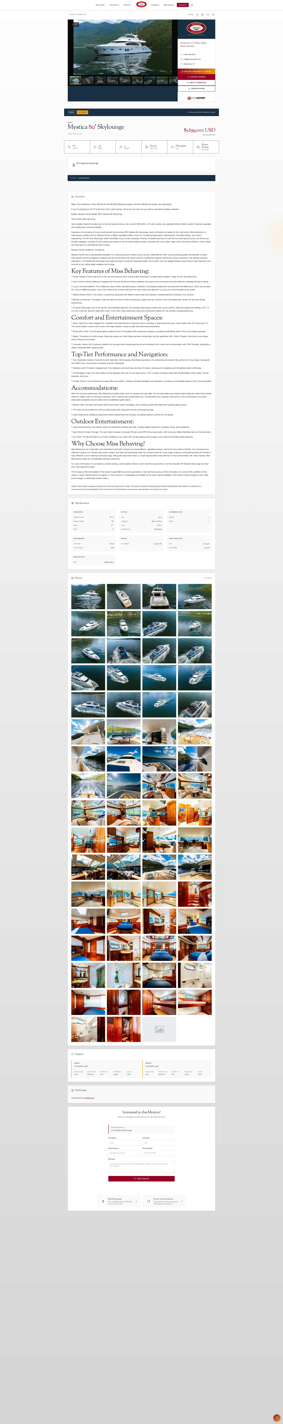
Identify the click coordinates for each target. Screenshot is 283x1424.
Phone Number (147, 1148)
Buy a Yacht (100, 5)
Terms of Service (163, 1186)
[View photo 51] (159, 921)
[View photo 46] (124, 894)
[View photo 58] (124, 975)
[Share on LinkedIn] (202, 14)
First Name (112, 1138)
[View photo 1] (88, 596)
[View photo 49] (88, 921)
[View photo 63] (159, 1002)
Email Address (113, 1148)
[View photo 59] (159, 975)
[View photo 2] (124, 596)
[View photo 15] (159, 677)
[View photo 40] (195, 840)
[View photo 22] (124, 731)
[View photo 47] (159, 894)
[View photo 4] (195, 596)
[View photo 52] (195, 921)
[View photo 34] (124, 813)
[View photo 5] (88, 623)
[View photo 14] (124, 677)
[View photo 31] (159, 786)
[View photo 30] (124, 786)
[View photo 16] (195, 677)
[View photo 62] (124, 1002)
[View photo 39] (159, 840)
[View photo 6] (124, 623)
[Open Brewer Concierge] (276, 1418)
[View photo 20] (195, 704)
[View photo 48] (195, 894)
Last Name (146, 1138)
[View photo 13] (88, 677)
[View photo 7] (159, 623)
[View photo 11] (159, 650)
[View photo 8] (195, 623)
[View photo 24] (195, 731)
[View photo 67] (159, 1029)
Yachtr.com (89, 1098)
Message (111, 1159)
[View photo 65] (88, 1029)
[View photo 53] (88, 948)
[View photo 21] (88, 731)
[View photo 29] (88, 786)
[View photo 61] (88, 1002)
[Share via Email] (213, 14)
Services (127, 5)
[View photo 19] (159, 704)
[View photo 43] (159, 867)
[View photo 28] (195, 759)
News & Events (169, 5)
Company (154, 5)
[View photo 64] (195, 1002)
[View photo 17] (88, 704)
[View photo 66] (124, 1029)
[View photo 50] (124, 921)
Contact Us (183, 5)
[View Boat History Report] (196, 98)
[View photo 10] (124, 650)
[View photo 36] (195, 813)
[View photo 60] (195, 975)
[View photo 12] (195, 650)
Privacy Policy (149, 1186)
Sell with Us (114, 5)
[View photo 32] (195, 786)
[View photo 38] (124, 840)
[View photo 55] (159, 948)
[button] (73, 47)
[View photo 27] (159, 759)
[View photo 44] (195, 867)
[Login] (192, 5)
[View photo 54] (124, 948)
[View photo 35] (159, 813)
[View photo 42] (124, 867)
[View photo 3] (159, 596)
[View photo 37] (88, 840)
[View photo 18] (124, 704)
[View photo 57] (88, 975)
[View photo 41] (88, 867)
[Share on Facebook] (197, 14)
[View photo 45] (88, 894)
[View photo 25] (88, 759)
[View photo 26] (124, 759)
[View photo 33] (88, 813)
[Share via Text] (208, 14)
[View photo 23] (159, 731)
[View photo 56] (195, 948)
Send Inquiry (143, 1179)
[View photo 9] (88, 650)
